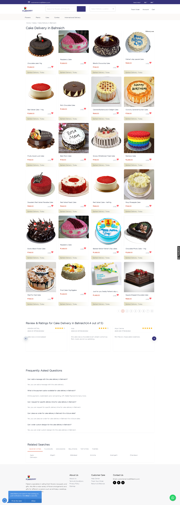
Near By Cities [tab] (35, 449)
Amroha (93, 455)
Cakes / (35, 23)
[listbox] (90, 338)
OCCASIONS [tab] (60, 449)
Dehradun (33, 457)
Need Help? (136, 2)
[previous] (26, 338)
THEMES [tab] (95, 449)
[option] (46, 338)
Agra (32, 455)
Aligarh (52, 455)
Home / (29, 23)
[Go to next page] (152, 311)
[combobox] (101, 9)
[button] (90, 379)
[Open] (113, 8)
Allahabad (73, 455)
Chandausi (134, 455)
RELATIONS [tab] (73, 449)
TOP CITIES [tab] (85, 449)
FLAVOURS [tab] (48, 449)
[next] (154, 338)
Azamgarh (114, 455)
